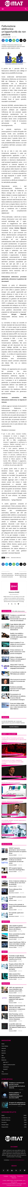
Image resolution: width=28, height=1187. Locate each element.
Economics (6, 1067)
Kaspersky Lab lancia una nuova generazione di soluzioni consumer (7, 575)
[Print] (24, 40)
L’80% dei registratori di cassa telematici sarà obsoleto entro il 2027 (16, 989)
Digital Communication (9, 1064)
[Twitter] (6, 40)
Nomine (4, 1053)
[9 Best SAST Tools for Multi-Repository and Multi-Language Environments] (5, 666)
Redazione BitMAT (7, 36)
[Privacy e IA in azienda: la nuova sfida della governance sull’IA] (5, 907)
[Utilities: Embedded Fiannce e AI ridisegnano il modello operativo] (5, 659)
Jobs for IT (5, 1062)
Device (3, 1057)
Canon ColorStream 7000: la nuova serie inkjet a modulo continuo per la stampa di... (17, 943)
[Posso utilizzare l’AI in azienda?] (5, 891)
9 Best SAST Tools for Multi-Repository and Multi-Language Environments (18, 666)
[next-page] (5, 713)
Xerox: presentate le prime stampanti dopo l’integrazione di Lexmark (17, 935)
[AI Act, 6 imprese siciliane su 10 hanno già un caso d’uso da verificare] (5, 883)
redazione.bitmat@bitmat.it (17, 1160)
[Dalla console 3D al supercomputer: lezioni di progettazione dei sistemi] (5, 976)
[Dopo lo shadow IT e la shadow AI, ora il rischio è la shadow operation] (5, 644)
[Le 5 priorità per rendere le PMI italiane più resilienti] (5, 674)
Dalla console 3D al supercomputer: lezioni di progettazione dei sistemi (16, 975)
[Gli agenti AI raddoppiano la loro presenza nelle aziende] (5, 1105)
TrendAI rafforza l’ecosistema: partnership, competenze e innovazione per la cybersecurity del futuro (14, 739)
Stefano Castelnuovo (13, 1089)
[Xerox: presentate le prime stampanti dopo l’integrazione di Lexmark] (5, 936)
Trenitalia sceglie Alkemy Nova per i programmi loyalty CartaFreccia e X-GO (17, 957)
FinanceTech (5, 1074)
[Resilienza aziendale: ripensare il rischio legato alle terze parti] (5, 688)
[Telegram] (17, 40)
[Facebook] (3, 40)
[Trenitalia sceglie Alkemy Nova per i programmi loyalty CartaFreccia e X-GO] (5, 958)
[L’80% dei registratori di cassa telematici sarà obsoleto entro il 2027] (5, 990)
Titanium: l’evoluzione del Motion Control (12, 801)
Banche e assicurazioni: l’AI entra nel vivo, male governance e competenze (17, 1007)
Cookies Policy (13, 1176)
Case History (5, 1046)
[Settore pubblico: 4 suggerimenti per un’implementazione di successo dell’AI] (5, 1095)
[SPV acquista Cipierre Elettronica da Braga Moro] (5, 870)
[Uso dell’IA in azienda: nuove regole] (5, 899)
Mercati (4, 1050)
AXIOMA (7, 557)
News (3, 1044)
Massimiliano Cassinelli (14, 892)
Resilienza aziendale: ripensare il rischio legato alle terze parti (17, 688)
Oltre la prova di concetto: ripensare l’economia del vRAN (18, 681)
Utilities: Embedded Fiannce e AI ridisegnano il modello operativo (18, 659)
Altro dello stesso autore (18, 611)
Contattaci (6, 1176)
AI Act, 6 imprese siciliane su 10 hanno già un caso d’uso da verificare (17, 882)
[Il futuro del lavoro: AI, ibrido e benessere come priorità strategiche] (5, 651)
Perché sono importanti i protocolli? (11, 782)
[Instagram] (7, 1170)
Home (3, 22)
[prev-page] (3, 713)
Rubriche (4, 1060)
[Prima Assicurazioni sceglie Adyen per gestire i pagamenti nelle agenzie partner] (5, 998)
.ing (3, 1071)
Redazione (14, 1177)
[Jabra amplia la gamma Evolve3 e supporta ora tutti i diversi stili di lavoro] (5, 928)
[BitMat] (14, 3)
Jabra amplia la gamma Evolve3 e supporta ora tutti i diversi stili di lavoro (17, 927)
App (3, 1055)
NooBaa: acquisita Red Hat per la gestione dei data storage (20, 575)
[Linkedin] (10, 40)
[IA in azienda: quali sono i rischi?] (5, 915)
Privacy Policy (20, 1176)
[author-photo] (14, 590)
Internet (4, 1048)
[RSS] (12, 604)
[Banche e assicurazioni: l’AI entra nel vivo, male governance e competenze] (5, 1008)
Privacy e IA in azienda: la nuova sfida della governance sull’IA (17, 906)
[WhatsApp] (13, 40)
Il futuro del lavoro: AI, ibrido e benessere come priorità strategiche (17, 651)
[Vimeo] (19, 604)
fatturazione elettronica (16, 557)
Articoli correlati (6, 611)
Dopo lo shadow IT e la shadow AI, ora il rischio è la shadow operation (17, 644)
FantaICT (5, 1069)
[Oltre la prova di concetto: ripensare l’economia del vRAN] (5, 681)
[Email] (21, 40)
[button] (2, 9)
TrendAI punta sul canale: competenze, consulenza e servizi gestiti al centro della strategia (12, 761)
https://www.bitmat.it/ (14, 594)
